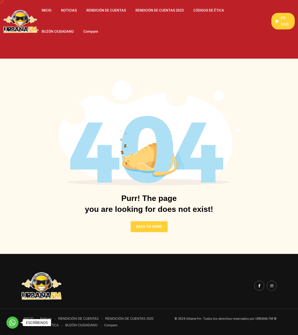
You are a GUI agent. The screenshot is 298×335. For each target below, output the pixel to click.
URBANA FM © (266, 319)
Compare (90, 31)
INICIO (46, 10)
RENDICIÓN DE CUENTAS (106, 10)
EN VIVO (285, 21)
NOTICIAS (69, 10)
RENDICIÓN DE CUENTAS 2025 (159, 10)
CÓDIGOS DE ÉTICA (208, 10)
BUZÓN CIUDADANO (58, 31)
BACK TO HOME (149, 226)
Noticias (46, 318)
